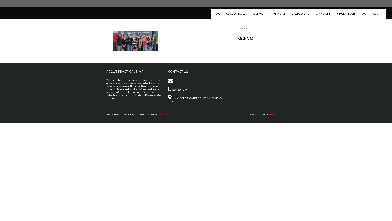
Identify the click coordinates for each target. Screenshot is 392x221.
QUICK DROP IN (323, 14)
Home (217, 14)
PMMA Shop (279, 14)
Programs (257, 14)
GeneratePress (165, 114)
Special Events (300, 14)
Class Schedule (235, 14)
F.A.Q (363, 14)
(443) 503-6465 (179, 90)
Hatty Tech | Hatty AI (277, 114)
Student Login (346, 14)
